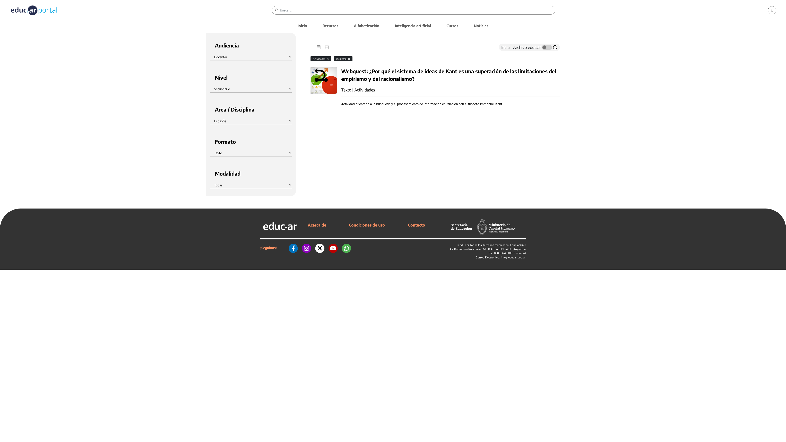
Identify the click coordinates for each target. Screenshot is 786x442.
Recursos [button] (330, 25)
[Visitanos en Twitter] (319, 248)
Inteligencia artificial (413, 25)
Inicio (302, 25)
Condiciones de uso (367, 224)
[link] (772, 10)
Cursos (452, 25)
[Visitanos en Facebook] (293, 248)
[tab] (319, 47)
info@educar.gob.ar (513, 257)
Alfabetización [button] (366, 25)
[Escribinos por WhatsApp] (346, 248)
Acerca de (317, 224)
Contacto (416, 224)
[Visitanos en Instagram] (306, 248)
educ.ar (464, 245)
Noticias (481, 25)
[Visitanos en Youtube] (333, 248)
